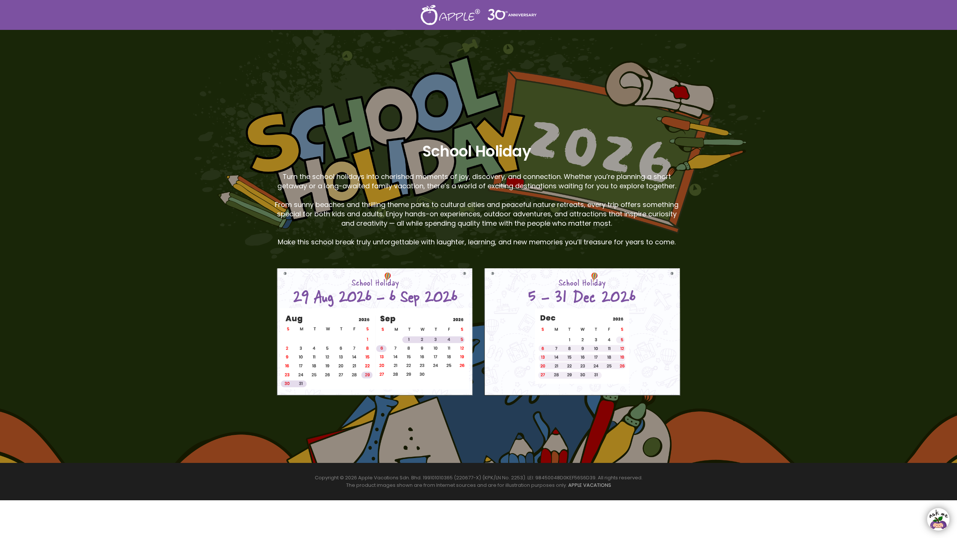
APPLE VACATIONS (589, 485)
